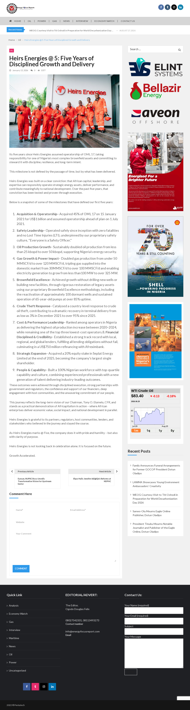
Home (17, 21)
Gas (54, 21)
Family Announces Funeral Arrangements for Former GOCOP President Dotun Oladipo (156, 469)
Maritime (14, 638)
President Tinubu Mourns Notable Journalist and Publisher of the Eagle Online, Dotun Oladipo (154, 527)
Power (42, 21)
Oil (29, 21)
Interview (82, 21)
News (66, 21)
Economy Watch (104, 21)
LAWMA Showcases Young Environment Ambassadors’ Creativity (156, 484)
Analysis (14, 605)
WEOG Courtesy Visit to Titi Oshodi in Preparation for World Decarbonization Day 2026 (155, 498)
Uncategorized (17, 670)
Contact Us (128, 21)
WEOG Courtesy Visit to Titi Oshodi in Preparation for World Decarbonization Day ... (71, 30)
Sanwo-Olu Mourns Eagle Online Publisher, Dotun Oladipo (151, 513)
